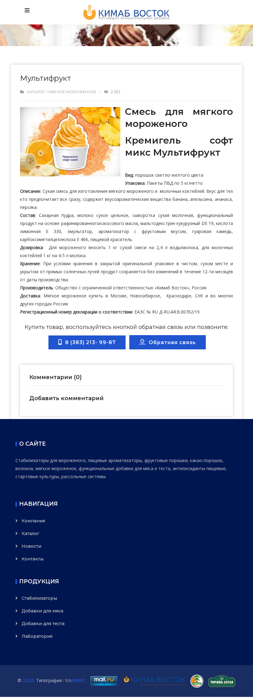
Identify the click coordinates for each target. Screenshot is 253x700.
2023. (29, 680)
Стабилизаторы (39, 598)
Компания (33, 521)
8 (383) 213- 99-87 (89, 342)
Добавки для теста (43, 623)
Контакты (33, 559)
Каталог (36, 91)
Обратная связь (171, 342)
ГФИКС (74, 680)
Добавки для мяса (42, 611)
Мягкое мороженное (72, 91)
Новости (31, 546)
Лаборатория (37, 636)
